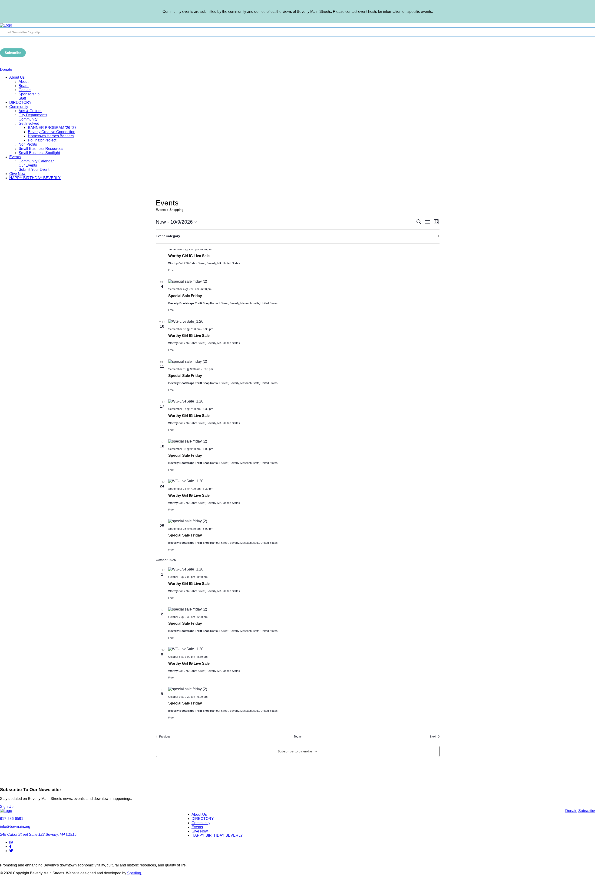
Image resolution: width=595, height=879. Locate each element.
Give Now (17, 174)
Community (18, 107)
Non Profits (28, 144)
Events (15, 157)
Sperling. (134, 873)
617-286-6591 (11, 819)
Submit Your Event (34, 169)
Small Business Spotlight (39, 153)
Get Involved (29, 123)
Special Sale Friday (185, 296)
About (23, 82)
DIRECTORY (20, 102)
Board (24, 86)
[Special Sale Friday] (304, 281)
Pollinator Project (42, 140)
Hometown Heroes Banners (51, 136)
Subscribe (13, 53)
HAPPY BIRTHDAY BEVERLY (35, 178)
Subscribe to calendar (295, 751)
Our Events (28, 165)
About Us (17, 77)
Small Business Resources (41, 149)
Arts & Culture (30, 111)
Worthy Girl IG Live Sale (189, 256)
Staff (22, 98)
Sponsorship (29, 94)
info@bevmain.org (15, 827)
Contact (25, 90)
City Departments (33, 115)
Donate (6, 69)
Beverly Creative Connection (51, 132)
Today (297, 736)
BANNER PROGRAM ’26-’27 (52, 128)
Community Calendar (36, 161)
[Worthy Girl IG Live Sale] (304, 321)
